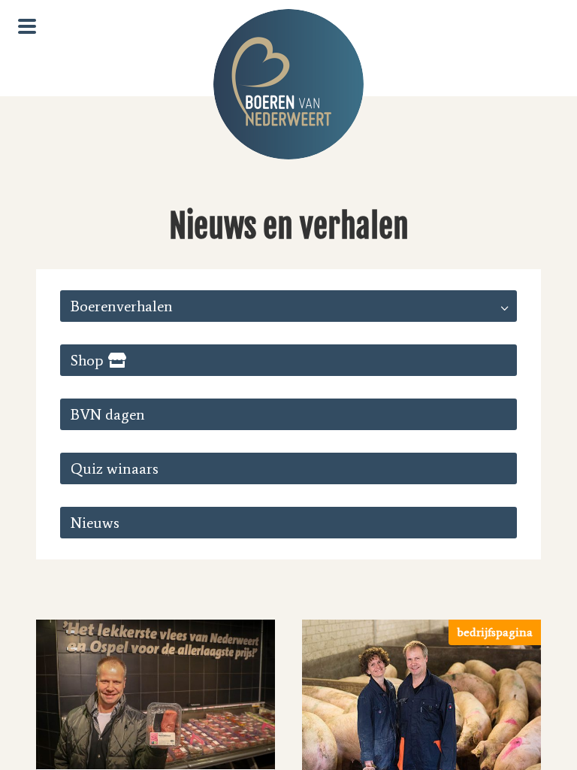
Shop (87, 360)
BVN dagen (108, 414)
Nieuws (95, 523)
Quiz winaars (115, 468)
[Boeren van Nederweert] (288, 84)
